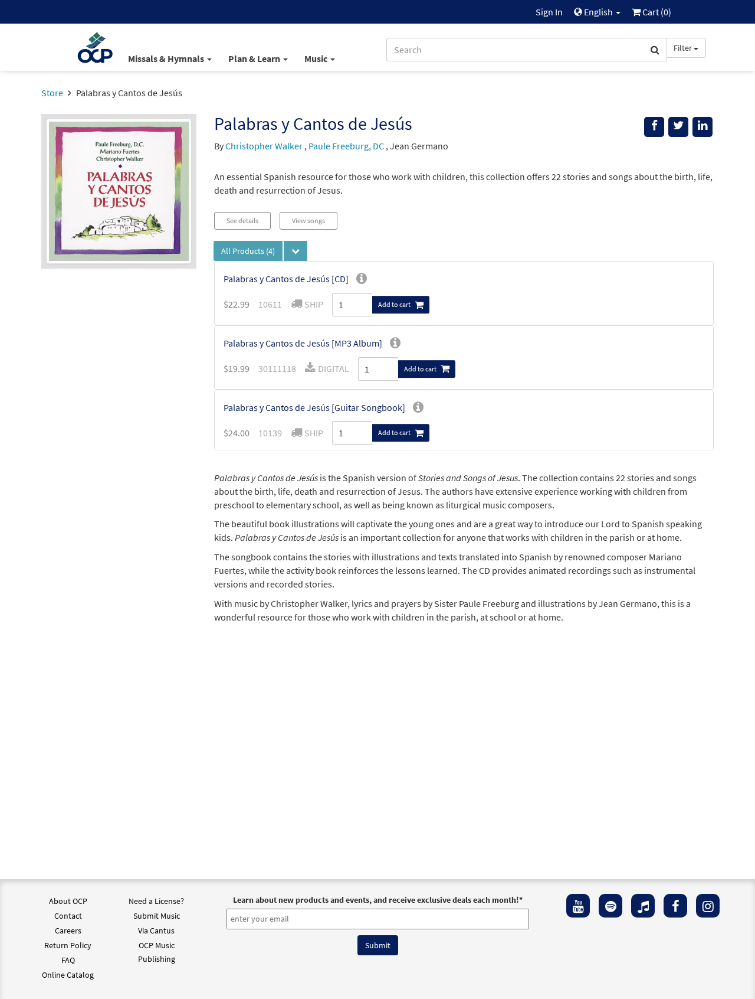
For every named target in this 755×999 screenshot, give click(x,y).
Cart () (656, 12)
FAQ (68, 960)
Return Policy (67, 945)
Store (52, 93)
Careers (68, 930)
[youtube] (578, 906)
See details (242, 220)
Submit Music (156, 915)
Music (316, 58)
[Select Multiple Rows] (295, 251)
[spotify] (610, 906)
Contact (68, 915)
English (598, 12)
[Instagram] (708, 906)
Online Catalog (68, 974)
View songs (308, 220)
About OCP (68, 901)
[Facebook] (675, 906)
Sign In (549, 12)
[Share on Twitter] (678, 127)
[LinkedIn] (702, 127)
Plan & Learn (255, 58)
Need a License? (156, 901)
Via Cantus (156, 930)
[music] (643, 906)
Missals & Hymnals (167, 58)
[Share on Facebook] (654, 127)
